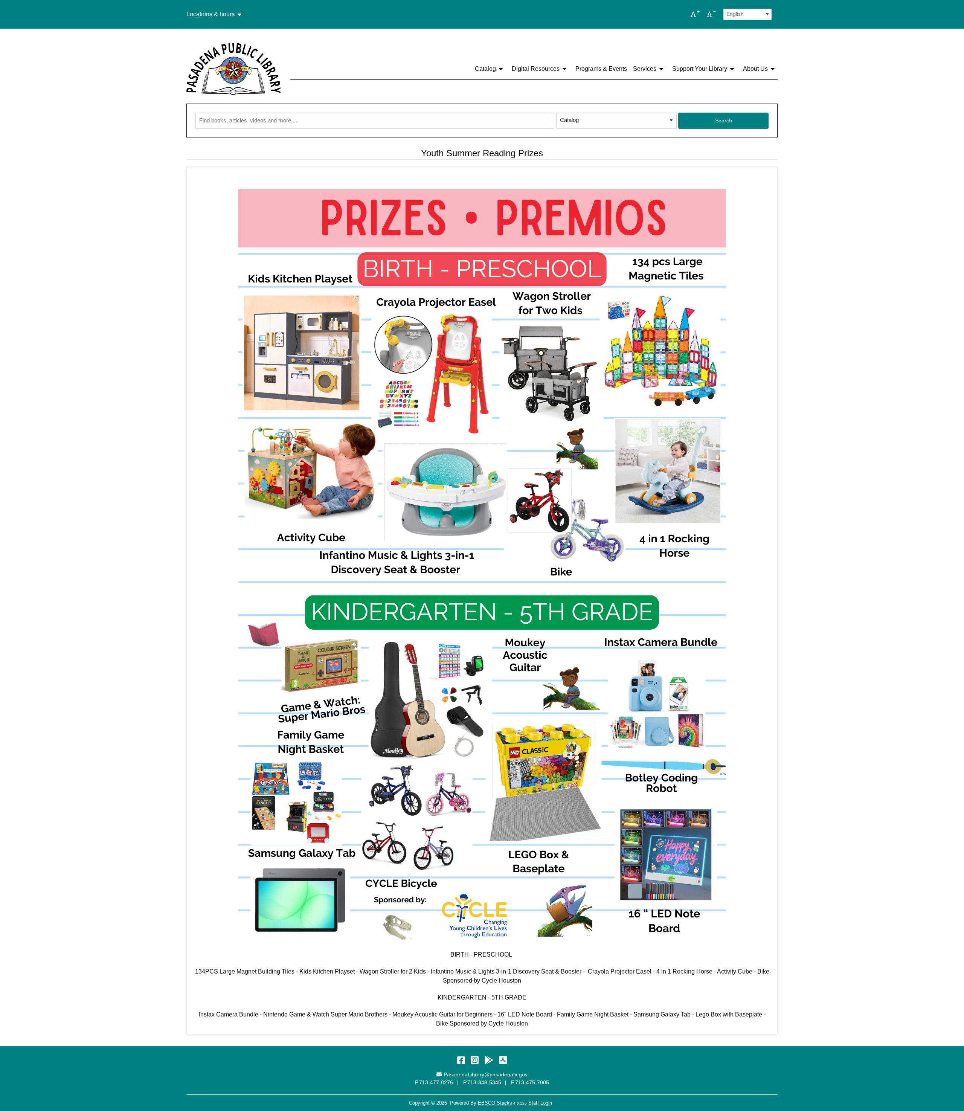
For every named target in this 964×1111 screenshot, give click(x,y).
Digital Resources (536, 69)
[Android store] (488, 1060)
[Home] (233, 69)
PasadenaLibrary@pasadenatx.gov (485, 1074)
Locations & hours (210, 14)
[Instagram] (475, 1060)
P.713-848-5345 (482, 1082)
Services (644, 69)
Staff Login (540, 1103)
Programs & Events (601, 69)
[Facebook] (461, 1060)
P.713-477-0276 (434, 1082)
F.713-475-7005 (530, 1082)
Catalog (485, 69)
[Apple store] (503, 1060)
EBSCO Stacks (495, 1103)
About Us (755, 69)
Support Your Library (699, 69)
